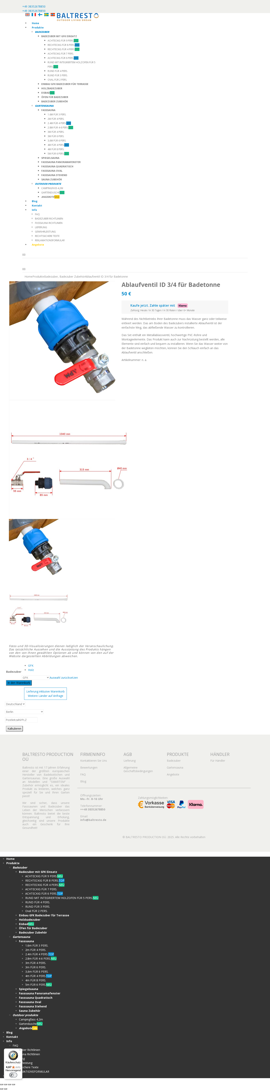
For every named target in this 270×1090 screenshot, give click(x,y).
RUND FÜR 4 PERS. (58, 71)
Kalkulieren (14, 728)
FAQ (37, 214)
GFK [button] (30, 665)
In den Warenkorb (19, 683)
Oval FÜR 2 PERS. (57, 79)
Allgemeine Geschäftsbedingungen (138, 769)
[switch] (13, 1075)
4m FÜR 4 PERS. (58, 145)
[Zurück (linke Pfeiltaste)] (1, 1088)
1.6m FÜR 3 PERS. (57, 114)
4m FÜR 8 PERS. (56, 149)
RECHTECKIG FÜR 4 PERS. (63, 49)
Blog (34, 201)
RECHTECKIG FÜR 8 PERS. (63, 45)
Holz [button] (31, 670)
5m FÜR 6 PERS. (58, 153)
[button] (2, 854)
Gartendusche (52, 192)
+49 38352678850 (33, 6)
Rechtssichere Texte (47, 236)
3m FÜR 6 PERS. (56, 136)
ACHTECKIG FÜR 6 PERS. (63, 58)
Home (35, 23)
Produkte (38, 27)
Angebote (173, 774)
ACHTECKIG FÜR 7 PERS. (61, 53)
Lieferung (41, 227)
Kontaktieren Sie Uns (93, 760)
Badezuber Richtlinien (49, 218)
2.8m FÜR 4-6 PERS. (60, 127)
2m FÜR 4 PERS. (56, 119)
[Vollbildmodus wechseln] (5, 1084)
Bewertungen (88, 767)
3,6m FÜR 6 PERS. (57, 140)
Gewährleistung (45, 231)
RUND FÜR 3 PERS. (58, 75)
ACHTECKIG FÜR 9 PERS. (63, 40)
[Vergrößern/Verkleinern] (1, 1084)
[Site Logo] (78, 17)
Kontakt (37, 205)
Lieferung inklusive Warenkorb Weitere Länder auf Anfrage (45, 694)
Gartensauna (175, 767)
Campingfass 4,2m (52, 188)
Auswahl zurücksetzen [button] (64, 677)
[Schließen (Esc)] (13, 1084)
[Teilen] (9, 1084)
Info (34, 210)
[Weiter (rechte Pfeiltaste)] (5, 1088)
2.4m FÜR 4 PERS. (59, 123)
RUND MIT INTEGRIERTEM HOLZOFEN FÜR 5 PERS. (61, 898)
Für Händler (217, 760)
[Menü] (20, 1051)
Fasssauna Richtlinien (48, 223)
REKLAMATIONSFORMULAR (50, 240)
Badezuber (13, 672)
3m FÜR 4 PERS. (56, 132)
